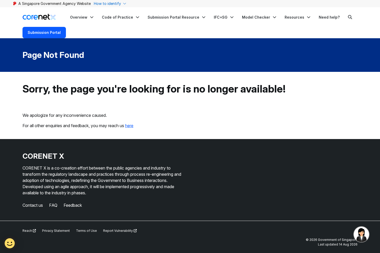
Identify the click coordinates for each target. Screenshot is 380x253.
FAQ (53, 205)
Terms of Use (86, 231)
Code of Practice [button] (117, 17)
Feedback (73, 205)
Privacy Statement (56, 231)
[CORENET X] (39, 17)
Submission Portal (44, 32)
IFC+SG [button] (220, 17)
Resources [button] (294, 17)
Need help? (329, 17)
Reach (27, 231)
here (129, 125)
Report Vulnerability (118, 231)
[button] (82, 17)
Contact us (32, 205)
